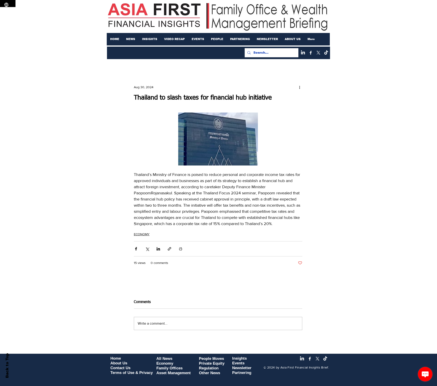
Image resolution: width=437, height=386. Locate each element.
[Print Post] (180, 249)
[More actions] (299, 87)
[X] (318, 52)
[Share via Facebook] (136, 249)
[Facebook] (310, 52)
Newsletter (242, 368)
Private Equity (211, 363)
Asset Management (173, 373)
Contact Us (120, 368)
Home (115, 358)
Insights (239, 358)
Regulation (208, 368)
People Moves (211, 358)
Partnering (241, 373)
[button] (131, 39)
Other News (209, 373)
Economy (164, 363)
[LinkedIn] (302, 52)
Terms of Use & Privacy (131, 373)
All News (164, 358)
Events (238, 363)
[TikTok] (326, 52)
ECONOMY (142, 234)
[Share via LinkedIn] (158, 249)
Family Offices (169, 368)
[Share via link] (169, 249)
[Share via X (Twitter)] (147, 249)
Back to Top (7, 365)
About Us (118, 363)
